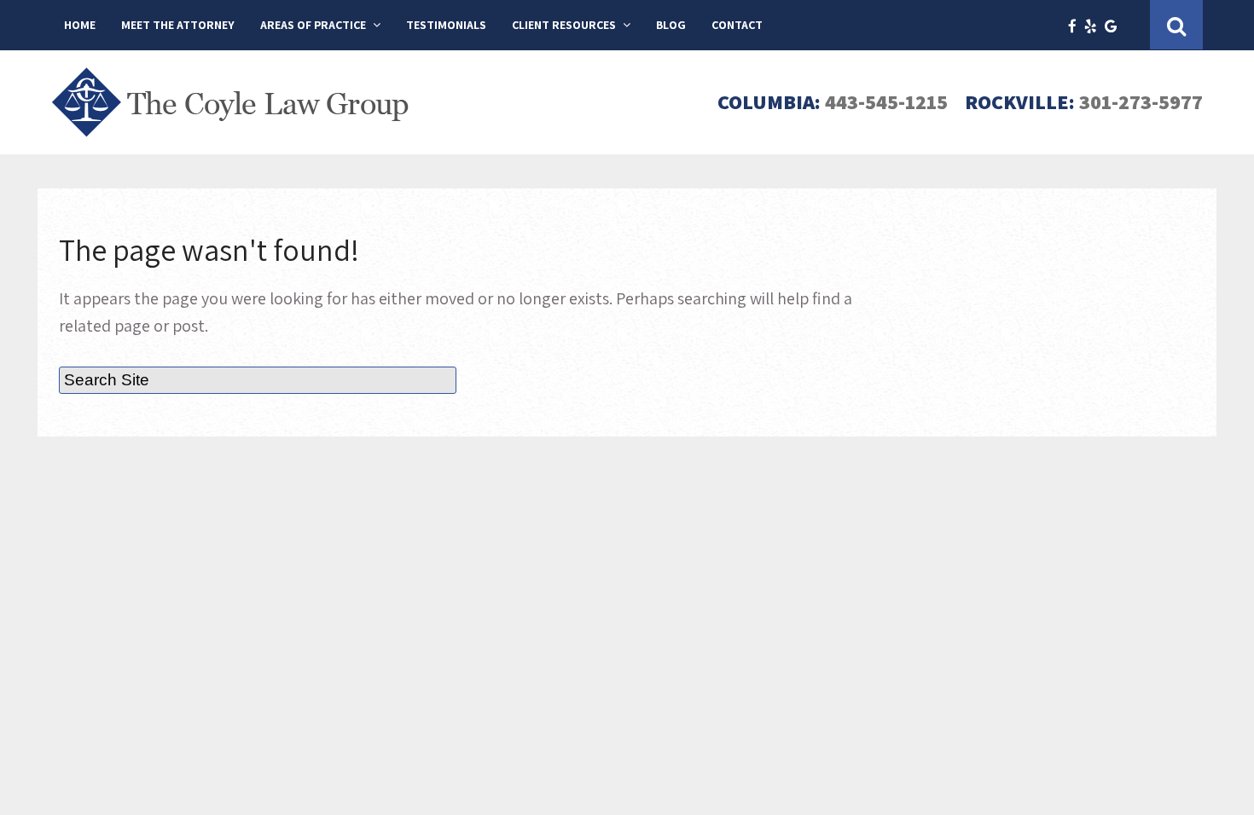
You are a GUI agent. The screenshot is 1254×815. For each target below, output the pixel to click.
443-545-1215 (886, 101)
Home (80, 24)
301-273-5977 (1141, 101)
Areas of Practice (313, 24)
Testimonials (446, 24)
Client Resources (564, 24)
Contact (737, 24)
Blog (671, 24)
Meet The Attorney (178, 24)
